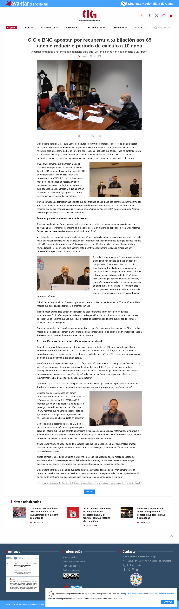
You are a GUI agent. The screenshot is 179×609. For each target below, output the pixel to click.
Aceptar (167, 602)
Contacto (140, 27)
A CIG (27, 27)
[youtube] (137, 569)
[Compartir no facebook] (86, 136)
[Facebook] (124, 569)
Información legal (70, 557)
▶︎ (131, 512)
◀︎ (125, 512)
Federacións (95, 27)
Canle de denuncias (71, 570)
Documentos (48, 27)
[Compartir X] (79, 136)
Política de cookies (71, 566)
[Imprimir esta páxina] (100, 136)
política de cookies (133, 594)
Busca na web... (164, 27)
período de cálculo (102, 483)
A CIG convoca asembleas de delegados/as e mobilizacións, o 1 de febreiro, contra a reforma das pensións (97, 514)
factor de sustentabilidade (70, 483)
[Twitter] (128, 569)
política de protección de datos (161, 594)
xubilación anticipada (133, 483)
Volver (89, 491)
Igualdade (71, 27)
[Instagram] (132, 569)
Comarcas (118, 27)
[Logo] (89, 15)
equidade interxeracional (52, 483)
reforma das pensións (117, 483)
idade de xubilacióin (87, 483)
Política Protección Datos (74, 561)
